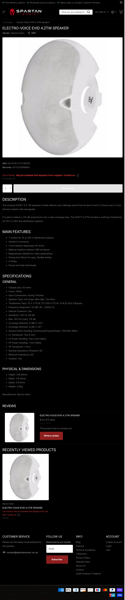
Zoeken (88, 12)
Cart (108, 550)
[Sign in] (114, 12)
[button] (11, 185)
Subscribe (57, 559)
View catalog (4, 12)
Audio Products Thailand (88, 573)
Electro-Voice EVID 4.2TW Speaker (22, 507)
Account (112, 536)
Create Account (114, 542)
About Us (80, 565)
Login (108, 546)
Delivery (80, 546)
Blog (78, 542)
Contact (80, 569)
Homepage (7, 22)
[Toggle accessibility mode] (121, 3)
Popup (78, 175)
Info (79, 536)
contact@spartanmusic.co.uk (22, 552)
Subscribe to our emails (58, 542)
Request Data (83, 561)
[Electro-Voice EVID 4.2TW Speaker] (25, 477)
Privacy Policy (83, 557)
